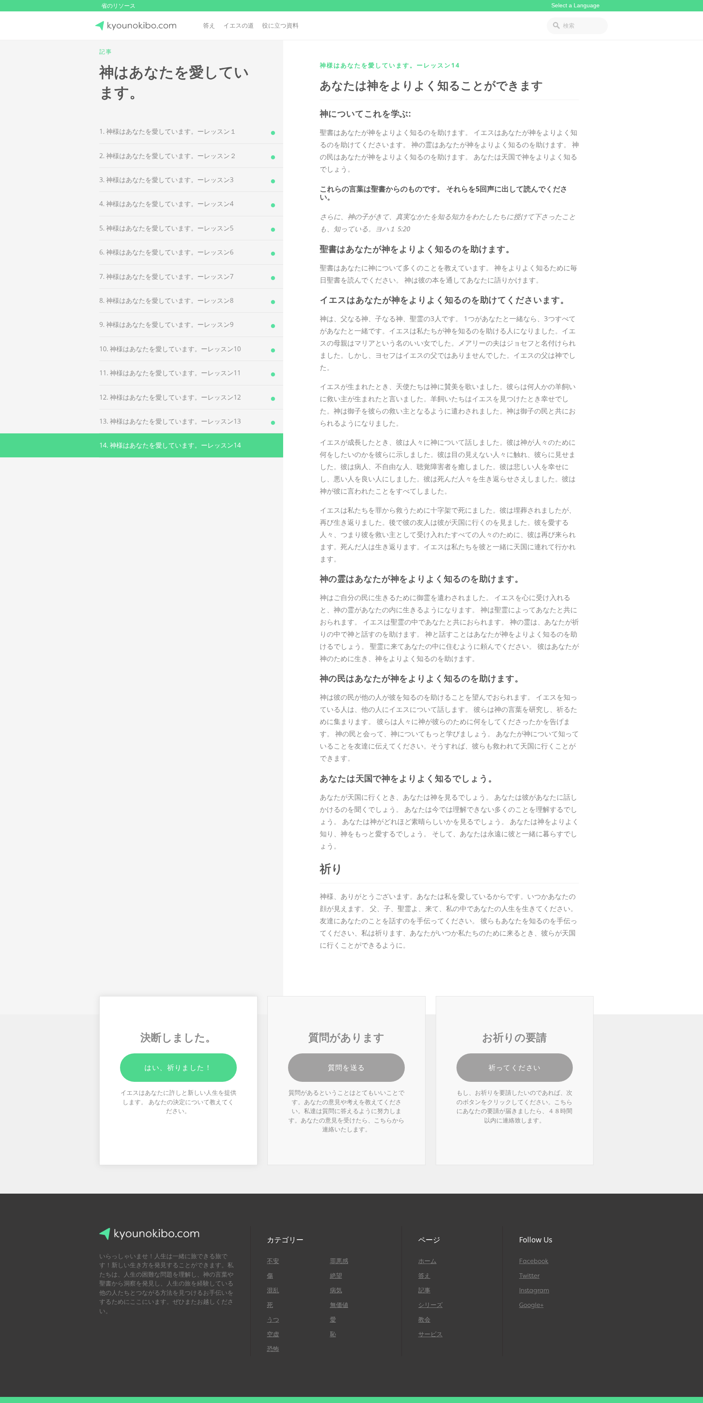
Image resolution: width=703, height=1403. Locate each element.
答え (209, 26)
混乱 (273, 1290)
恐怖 (273, 1349)
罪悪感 (339, 1261)
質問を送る (346, 1067)
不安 (273, 1261)
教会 (424, 1320)
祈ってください (515, 1067)
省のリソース (118, 6)
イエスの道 (238, 26)
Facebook (533, 1261)
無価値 (339, 1305)
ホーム (427, 1261)
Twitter (529, 1276)
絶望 (336, 1276)
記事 (424, 1290)
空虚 (273, 1334)
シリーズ (430, 1305)
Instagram (534, 1290)
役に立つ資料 (280, 26)
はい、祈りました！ (178, 1067)
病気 (336, 1290)
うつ (273, 1320)
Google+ (531, 1305)
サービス (430, 1334)
